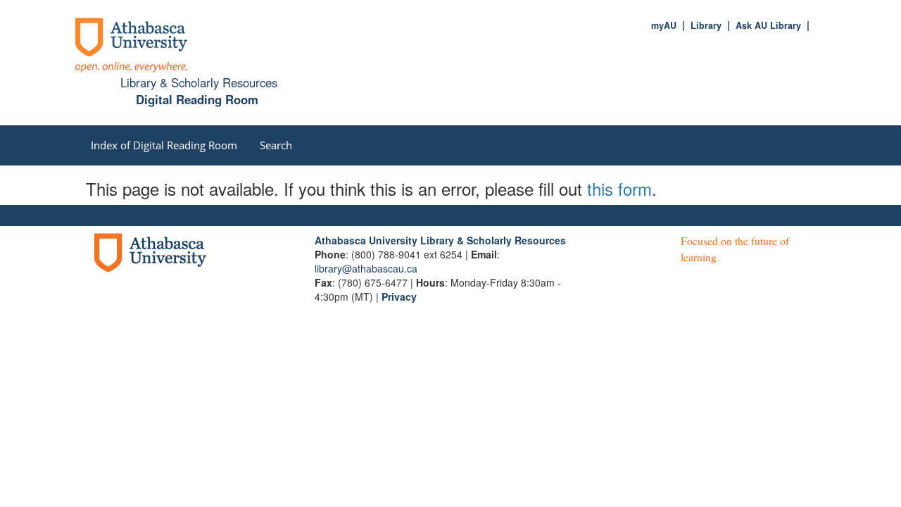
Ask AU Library (768, 25)
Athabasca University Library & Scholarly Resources (440, 240)
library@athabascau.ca (366, 268)
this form (619, 188)
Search (276, 145)
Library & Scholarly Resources (198, 82)
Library (706, 25)
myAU (663, 25)
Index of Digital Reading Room (164, 145)
